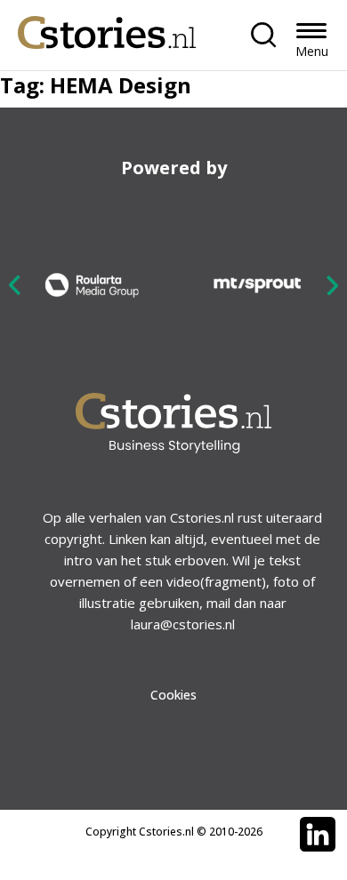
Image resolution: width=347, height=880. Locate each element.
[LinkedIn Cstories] (317, 834)
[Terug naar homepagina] (107, 28)
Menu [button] (311, 51)
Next (332, 284)
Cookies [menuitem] (173, 694)
